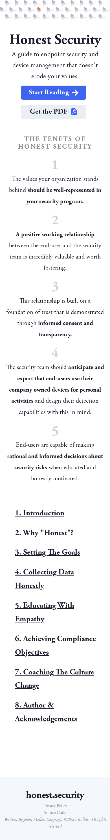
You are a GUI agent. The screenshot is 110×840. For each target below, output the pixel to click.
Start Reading (49, 92)
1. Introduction (39, 513)
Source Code (55, 813)
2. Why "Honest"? (44, 533)
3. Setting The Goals (47, 552)
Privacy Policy (55, 806)
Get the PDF (48, 111)
